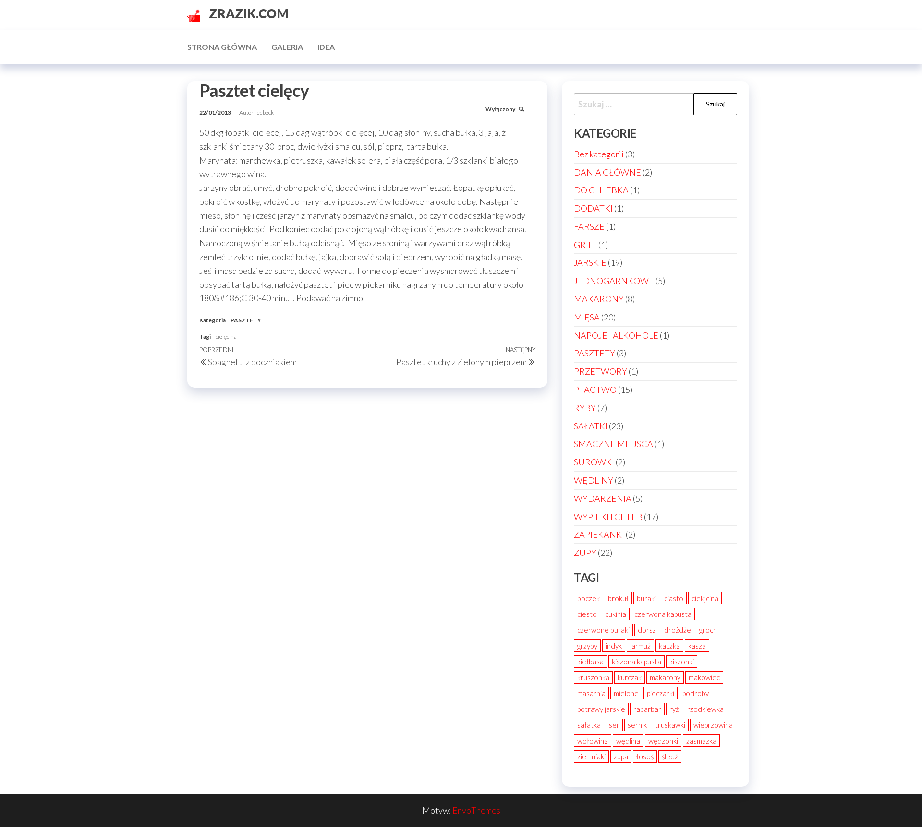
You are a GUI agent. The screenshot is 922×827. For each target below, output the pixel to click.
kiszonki (681, 661)
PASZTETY (245, 320)
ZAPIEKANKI (599, 534)
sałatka (589, 725)
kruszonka (593, 677)
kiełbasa (590, 661)
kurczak (630, 677)
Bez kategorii (599, 154)
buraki (646, 598)
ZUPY (585, 552)
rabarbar (647, 709)
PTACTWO (595, 389)
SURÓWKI (594, 462)
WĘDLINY (593, 480)
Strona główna (222, 46)
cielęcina (226, 336)
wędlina (628, 740)
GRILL (585, 244)
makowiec (704, 677)
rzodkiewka (705, 709)
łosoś (645, 756)
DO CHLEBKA (601, 190)
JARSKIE (590, 262)
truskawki (670, 725)
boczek (588, 598)
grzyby (587, 645)
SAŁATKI (590, 426)
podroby (695, 693)
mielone (626, 693)
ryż (674, 709)
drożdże (677, 630)
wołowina (592, 740)
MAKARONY (599, 299)
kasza (697, 645)
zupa (621, 756)
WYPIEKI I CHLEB (608, 516)
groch (708, 630)
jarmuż (640, 645)
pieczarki (660, 693)
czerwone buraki (603, 630)
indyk (614, 645)
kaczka (669, 645)
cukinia (615, 614)
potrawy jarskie (601, 709)
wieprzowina (713, 725)
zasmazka (701, 740)
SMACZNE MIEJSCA (613, 443)
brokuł (618, 598)
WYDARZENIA (602, 498)
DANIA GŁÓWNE (607, 172)
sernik (637, 725)
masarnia (591, 693)
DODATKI (593, 208)
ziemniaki (591, 756)
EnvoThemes (476, 810)
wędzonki (663, 740)
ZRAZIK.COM (249, 13)
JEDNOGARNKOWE (614, 280)
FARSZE (589, 226)
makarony (665, 677)
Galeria (287, 46)
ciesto (587, 614)
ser (614, 725)
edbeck (265, 112)
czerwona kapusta (663, 614)
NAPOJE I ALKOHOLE (616, 335)
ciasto (673, 598)
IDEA (326, 46)
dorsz (647, 630)
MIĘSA (587, 317)
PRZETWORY (600, 371)
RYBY (585, 407)
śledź (670, 756)
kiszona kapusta (636, 661)
